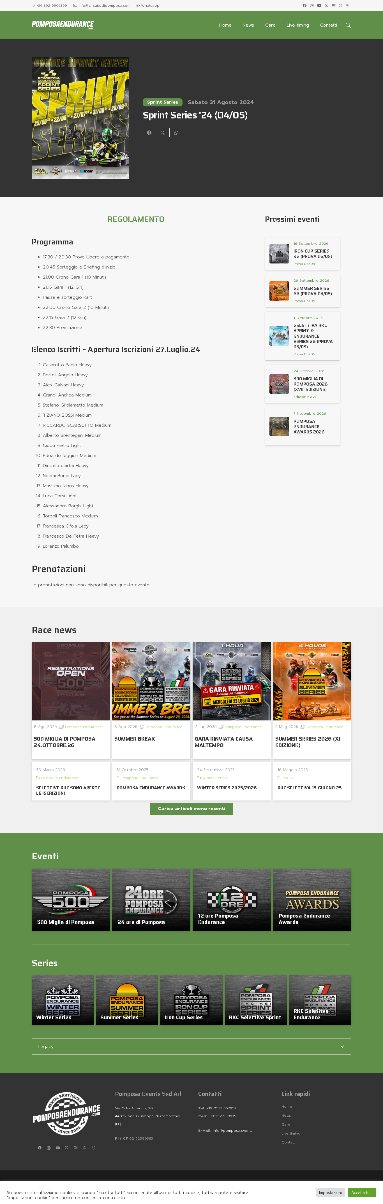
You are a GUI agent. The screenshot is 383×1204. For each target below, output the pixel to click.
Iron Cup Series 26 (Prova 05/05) (313, 254)
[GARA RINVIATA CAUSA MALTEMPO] (232, 681)
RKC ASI (289, 777)
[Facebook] (304, 5)
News (286, 1115)
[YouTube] (319, 5)
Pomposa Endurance (83, 726)
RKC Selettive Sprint (255, 1017)
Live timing (291, 1133)
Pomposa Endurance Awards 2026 (309, 426)
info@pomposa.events (233, 1130)
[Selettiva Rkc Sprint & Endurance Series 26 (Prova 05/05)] (279, 336)
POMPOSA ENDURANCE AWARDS (151, 787)
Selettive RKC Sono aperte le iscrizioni (68, 790)
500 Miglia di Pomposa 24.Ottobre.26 (64, 741)
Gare (286, 1124)
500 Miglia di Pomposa (65, 922)
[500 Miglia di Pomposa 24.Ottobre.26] (71, 681)
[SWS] (333, 5)
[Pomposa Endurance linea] (63, 25)
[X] (326, 5)
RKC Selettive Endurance (311, 1014)
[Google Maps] (347, 5)
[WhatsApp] (340, 5)
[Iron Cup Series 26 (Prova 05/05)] (279, 253)
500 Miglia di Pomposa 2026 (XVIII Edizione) (311, 384)
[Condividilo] (149, 132)
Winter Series (214, 777)
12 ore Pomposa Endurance (218, 918)
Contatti (289, 1142)
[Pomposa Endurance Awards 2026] (279, 426)
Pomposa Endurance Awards (304, 918)
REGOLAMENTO (135, 219)
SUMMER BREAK (134, 738)
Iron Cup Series (184, 1017)
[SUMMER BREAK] (151, 681)
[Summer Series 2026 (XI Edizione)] (312, 681)
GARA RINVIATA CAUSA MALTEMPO (224, 741)
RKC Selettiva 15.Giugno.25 (310, 787)
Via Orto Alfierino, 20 (134, 1108)
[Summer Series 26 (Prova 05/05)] (279, 291)
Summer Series (119, 1017)
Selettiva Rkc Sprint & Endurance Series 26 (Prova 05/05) (313, 336)
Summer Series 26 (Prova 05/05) (313, 291)
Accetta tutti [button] (362, 1192)
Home (287, 1106)
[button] (348, 25)
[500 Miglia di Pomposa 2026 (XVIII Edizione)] (279, 384)
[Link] (305, 264)
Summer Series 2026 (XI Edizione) (307, 741)
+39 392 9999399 (223, 1116)
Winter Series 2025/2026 (227, 787)
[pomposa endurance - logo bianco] (66, 1114)
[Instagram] (311, 5)
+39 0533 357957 (221, 1108)
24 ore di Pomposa (141, 922)
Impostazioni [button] (330, 1192)
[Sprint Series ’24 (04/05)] (80, 61)
